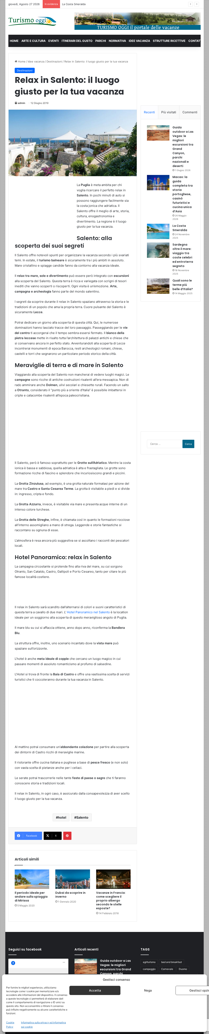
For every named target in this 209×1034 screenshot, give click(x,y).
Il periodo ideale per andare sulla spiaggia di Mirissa (31, 897)
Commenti (189, 112)
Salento (82, 817)
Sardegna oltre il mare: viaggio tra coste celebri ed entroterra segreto (182, 255)
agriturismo (149, 962)
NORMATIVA (117, 40)
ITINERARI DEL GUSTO (77, 40)
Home (21, 61)
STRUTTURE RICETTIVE (169, 40)
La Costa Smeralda (179, 228)
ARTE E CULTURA (33, 40)
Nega (148, 990)
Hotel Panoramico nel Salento (88, 612)
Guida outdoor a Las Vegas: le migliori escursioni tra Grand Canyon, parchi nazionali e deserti (115, 969)
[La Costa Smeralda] (158, 231)
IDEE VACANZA (139, 40)
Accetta (95, 990)
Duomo (183, 969)
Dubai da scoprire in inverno (70, 895)
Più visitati (168, 112)
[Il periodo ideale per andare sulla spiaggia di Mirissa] (32, 879)
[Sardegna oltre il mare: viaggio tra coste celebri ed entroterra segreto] (158, 250)
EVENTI (53, 40)
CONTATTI (195, 40)
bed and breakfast (171, 962)
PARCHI (100, 40)
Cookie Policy (10, 1024)
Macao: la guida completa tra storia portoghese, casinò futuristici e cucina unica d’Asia (182, 194)
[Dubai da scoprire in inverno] (72, 879)
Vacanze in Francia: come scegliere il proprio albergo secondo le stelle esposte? (111, 900)
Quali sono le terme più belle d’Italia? (182, 284)
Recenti (149, 112)
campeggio (149, 969)
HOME (14, 40)
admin (21, 103)
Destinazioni (54, 61)
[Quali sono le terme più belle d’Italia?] (158, 286)
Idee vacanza (36, 61)
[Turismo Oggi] (32, 22)
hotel (62, 817)
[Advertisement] (45, 208)
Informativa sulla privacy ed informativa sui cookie (43, 1024)
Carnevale (167, 969)
